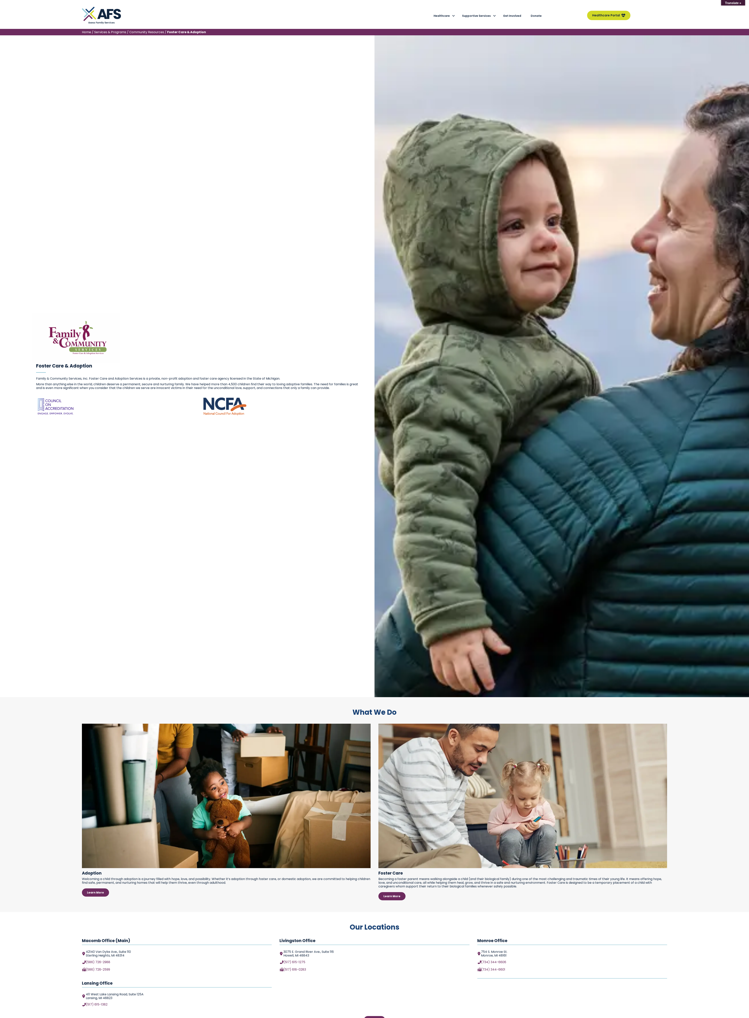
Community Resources (146, 32)
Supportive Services (476, 16)
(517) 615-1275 (294, 962)
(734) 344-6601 (493, 969)
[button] (453, 15)
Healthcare (442, 16)
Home (86, 32)
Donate (536, 16)
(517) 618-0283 (294, 969)
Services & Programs (110, 32)
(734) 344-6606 (493, 962)
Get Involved (512, 16)
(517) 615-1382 (96, 1004)
